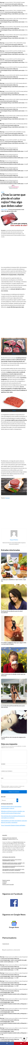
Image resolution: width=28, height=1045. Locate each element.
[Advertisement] (14, 252)
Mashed (14, 353)
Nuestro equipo (6, 880)
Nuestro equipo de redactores (9, 837)
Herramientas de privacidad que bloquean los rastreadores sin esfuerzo (13, 866)
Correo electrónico (6, 771)
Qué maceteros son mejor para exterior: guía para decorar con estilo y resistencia (13, 870)
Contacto (4, 881)
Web (2, 778)
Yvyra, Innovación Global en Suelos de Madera (13, 825)
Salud (2, 192)
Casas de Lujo (5, 943)
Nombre (3, 764)
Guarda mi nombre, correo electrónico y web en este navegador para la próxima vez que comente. (12, 787)
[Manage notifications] (25, 1042)
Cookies (4, 883)
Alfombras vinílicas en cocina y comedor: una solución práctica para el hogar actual (13, 863)
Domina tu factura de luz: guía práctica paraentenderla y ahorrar (11, 860)
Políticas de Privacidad (8, 884)
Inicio (2, 209)
